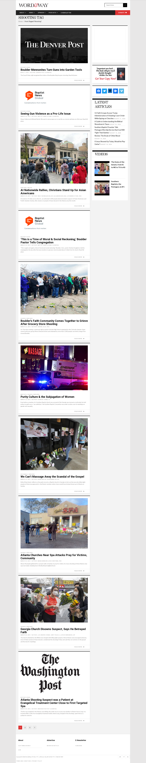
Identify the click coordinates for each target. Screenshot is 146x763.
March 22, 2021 (25, 561)
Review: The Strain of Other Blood (107, 136)
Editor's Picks (25, 67)
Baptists (24, 394)
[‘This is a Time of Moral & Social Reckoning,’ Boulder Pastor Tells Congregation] (54, 223)
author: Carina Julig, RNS (40, 326)
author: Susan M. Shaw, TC (41, 399)
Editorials (24, 474)
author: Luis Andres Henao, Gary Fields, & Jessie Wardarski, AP (53, 635)
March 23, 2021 (25, 399)
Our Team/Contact (24, 745)
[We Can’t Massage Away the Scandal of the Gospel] (54, 444)
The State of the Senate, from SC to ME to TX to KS (118, 164)
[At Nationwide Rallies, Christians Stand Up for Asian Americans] (54, 158)
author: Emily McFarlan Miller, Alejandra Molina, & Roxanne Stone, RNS (57, 196)
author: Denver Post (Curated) (41, 72)
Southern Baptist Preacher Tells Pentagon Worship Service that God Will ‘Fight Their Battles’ (110, 130)
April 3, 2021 (25, 72)
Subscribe (78, 745)
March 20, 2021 (25, 635)
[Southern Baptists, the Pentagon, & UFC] (102, 195)
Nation (29, 187)
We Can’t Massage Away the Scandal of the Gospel (52, 476)
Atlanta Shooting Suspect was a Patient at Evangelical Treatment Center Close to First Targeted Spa (54, 703)
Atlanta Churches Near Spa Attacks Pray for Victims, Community (54, 556)
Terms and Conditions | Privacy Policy (29, 761)
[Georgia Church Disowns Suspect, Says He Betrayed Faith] (54, 600)
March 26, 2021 (25, 245)
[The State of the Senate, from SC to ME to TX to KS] (102, 175)
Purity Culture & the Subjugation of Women (47, 396)
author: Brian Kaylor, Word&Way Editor (45, 479)
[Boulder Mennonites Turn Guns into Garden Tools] (54, 45)
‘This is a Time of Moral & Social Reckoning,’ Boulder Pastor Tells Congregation (54, 241)
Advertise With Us (53, 745)
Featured (24, 187)
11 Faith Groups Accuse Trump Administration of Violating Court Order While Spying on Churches (110, 115)
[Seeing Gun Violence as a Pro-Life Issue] (54, 97)
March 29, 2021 (25, 196)
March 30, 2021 (25, 116)
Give (19, 750)
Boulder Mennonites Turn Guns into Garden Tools (51, 69)
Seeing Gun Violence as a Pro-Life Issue (46, 113)
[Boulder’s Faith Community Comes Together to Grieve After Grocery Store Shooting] (54, 289)
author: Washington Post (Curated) (44, 709)
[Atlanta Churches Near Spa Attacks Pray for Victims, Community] (54, 523)
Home (20, 21)
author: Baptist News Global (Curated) (45, 116)
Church (23, 318)
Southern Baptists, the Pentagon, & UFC (118, 184)
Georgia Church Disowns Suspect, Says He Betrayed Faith (53, 630)
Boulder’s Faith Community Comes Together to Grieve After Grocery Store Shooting (54, 322)
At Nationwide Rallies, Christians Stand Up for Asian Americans (53, 191)
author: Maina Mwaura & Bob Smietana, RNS (47, 561)
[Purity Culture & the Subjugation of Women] (54, 367)
